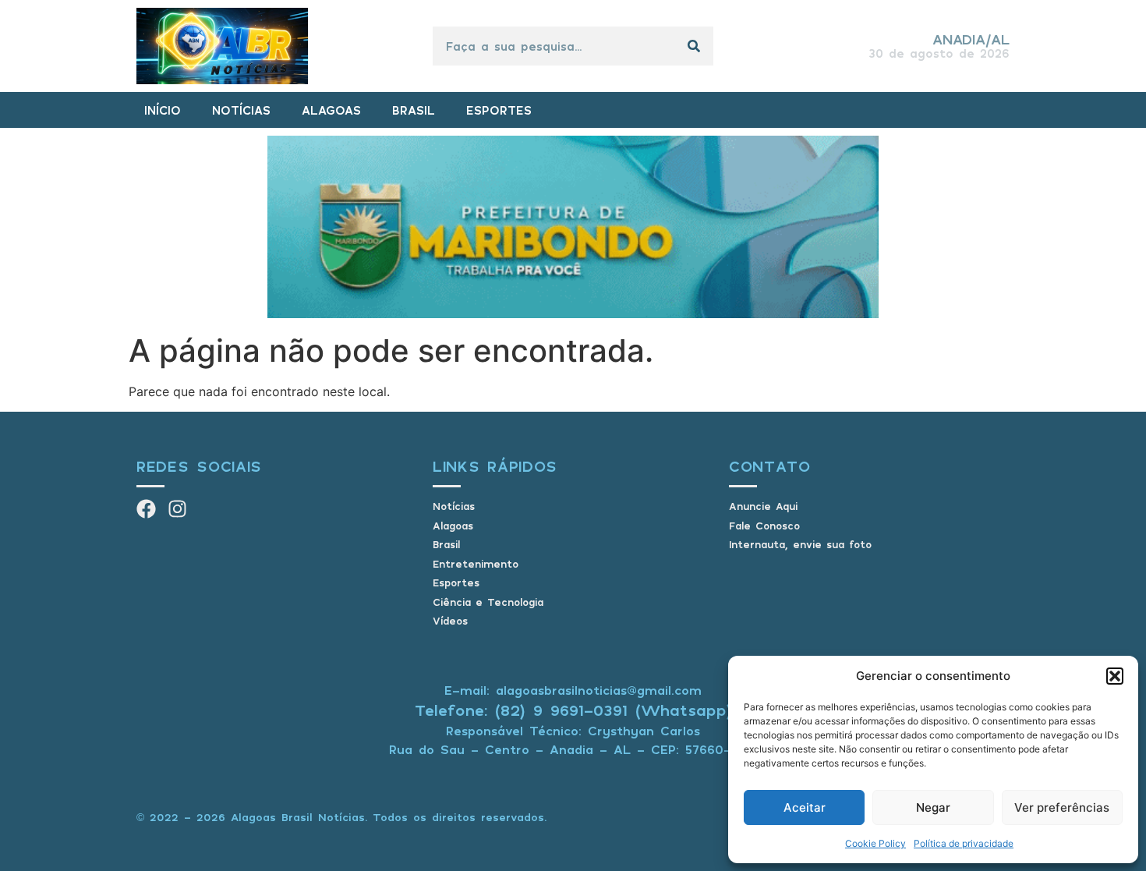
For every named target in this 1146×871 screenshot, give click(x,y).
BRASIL (413, 110)
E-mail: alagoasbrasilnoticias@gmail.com (573, 690)
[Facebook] (146, 509)
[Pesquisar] (693, 46)
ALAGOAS (331, 110)
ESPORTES (499, 110)
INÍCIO (162, 110)
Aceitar (804, 807)
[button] (1115, 676)
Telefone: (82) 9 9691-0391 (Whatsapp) (573, 710)
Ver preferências (1061, 807)
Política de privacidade (963, 843)
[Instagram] (177, 509)
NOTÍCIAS (241, 110)
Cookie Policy (875, 843)
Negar (933, 807)
